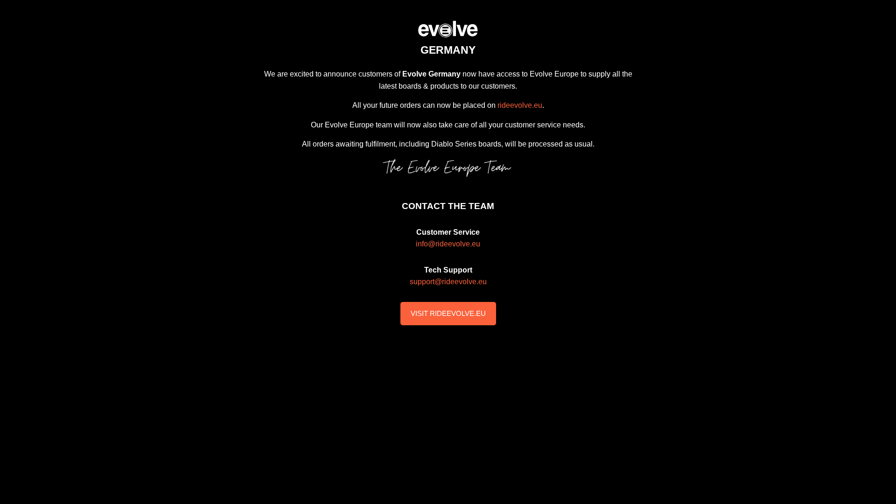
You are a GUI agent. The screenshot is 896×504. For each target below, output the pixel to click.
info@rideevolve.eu (448, 244)
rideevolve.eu (519, 105)
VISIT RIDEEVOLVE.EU (448, 313)
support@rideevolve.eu (448, 282)
